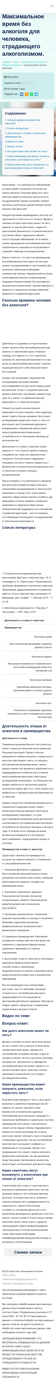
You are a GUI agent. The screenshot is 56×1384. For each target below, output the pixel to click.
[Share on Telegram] (36, 94)
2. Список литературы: (17, 128)
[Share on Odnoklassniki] (26, 94)
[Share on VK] (21, 94)
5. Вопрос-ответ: (14, 146)
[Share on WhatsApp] (31, 94)
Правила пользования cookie (17, 1283)
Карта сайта (8, 1275)
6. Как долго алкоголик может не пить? (26, 151)
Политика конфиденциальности (19, 1279)
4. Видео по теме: (14, 141)
